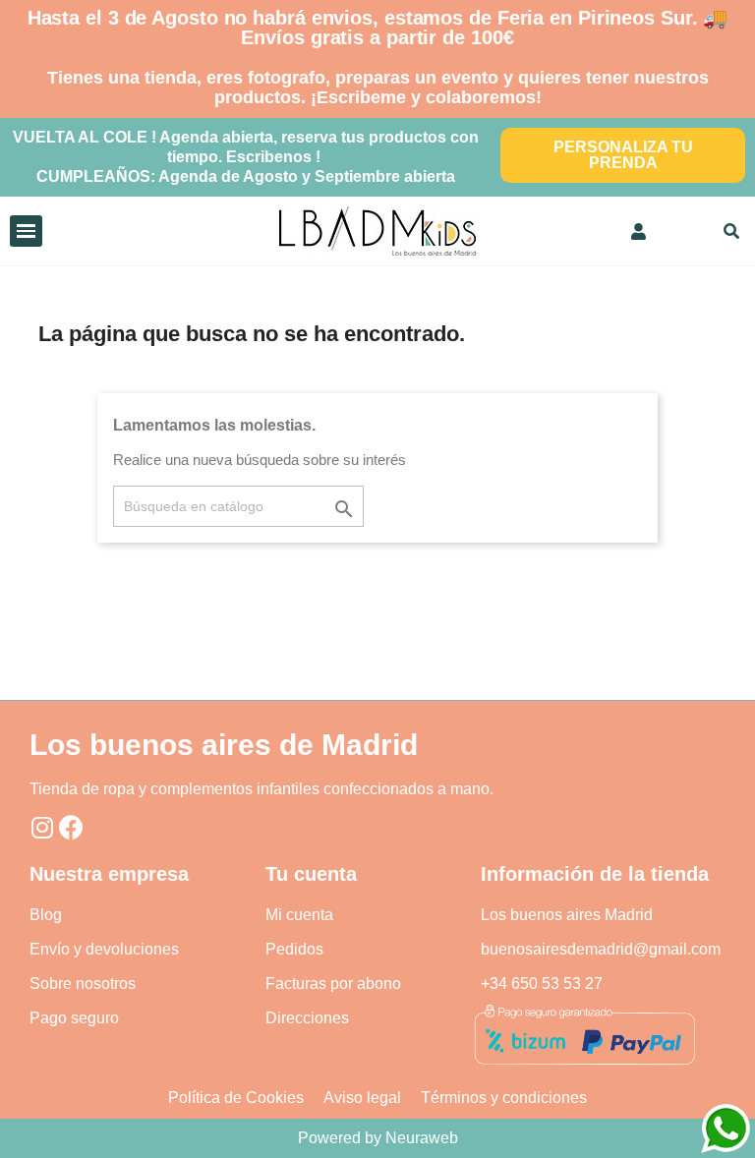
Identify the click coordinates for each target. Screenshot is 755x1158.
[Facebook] (71, 827)
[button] (622, 155)
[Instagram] (41, 827)
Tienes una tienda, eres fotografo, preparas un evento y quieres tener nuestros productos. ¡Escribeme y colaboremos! (378, 87)
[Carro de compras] (687, 231)
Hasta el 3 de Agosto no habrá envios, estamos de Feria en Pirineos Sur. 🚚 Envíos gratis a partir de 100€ (378, 27)
